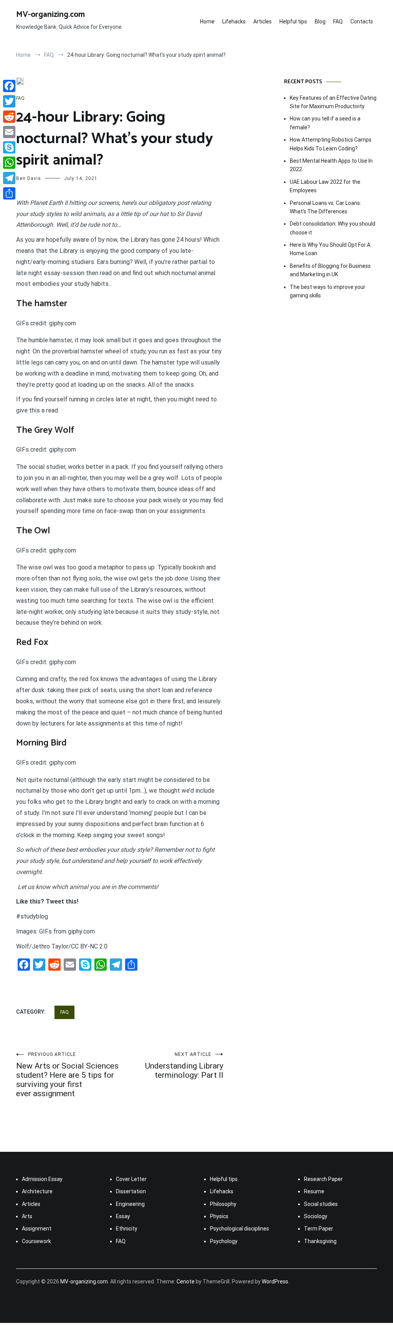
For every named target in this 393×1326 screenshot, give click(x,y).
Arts (27, 1216)
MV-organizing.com (50, 14)
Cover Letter (131, 1179)
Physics (219, 1216)
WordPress (275, 1281)
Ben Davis (28, 178)
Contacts (361, 21)
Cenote (186, 1281)
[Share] (9, 193)
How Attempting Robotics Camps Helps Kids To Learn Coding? (331, 144)
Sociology (315, 1216)
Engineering (130, 1204)
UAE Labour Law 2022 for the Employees (325, 186)
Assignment (36, 1228)
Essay (123, 1216)
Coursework (36, 1241)
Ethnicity (126, 1228)
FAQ (338, 21)
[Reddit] (9, 116)
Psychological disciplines (239, 1228)
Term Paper (318, 1228)
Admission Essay (42, 1179)
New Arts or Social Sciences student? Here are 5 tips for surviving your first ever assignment (67, 1075)
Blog (320, 21)
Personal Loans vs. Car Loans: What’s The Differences (325, 207)
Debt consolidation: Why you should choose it (332, 228)
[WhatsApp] (9, 162)
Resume (314, 1191)
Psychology (224, 1241)
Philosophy (223, 1204)
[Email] (9, 132)
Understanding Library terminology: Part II (184, 1066)
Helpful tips (293, 21)
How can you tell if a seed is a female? (325, 122)
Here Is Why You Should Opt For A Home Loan (330, 249)
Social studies (321, 1204)
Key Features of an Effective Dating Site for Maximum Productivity (333, 102)
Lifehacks (234, 21)
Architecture (37, 1191)
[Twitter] (9, 101)
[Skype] (9, 147)
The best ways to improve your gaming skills (327, 291)
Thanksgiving (320, 1241)
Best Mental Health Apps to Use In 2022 (331, 165)
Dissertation (131, 1191)
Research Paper (323, 1179)
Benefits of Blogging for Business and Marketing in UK (330, 270)
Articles (262, 21)
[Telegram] (9, 178)
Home (207, 21)
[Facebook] (9, 86)
